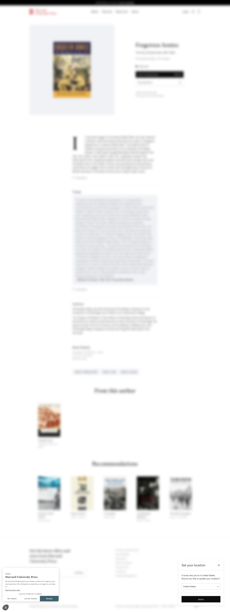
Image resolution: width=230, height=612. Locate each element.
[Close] (218, 565)
